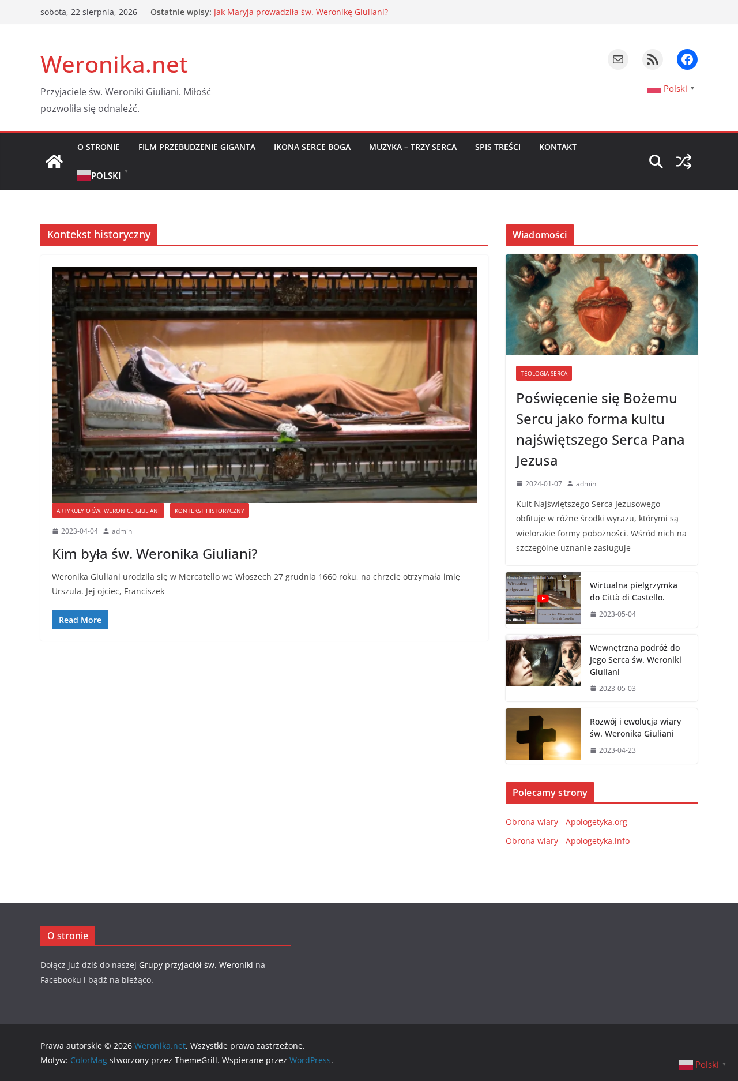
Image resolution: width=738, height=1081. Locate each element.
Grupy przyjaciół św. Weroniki (196, 964)
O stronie (98, 146)
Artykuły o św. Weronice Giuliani (108, 510)
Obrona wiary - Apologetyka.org (566, 821)
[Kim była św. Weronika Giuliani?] (264, 385)
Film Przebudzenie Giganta (196, 146)
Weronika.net (114, 64)
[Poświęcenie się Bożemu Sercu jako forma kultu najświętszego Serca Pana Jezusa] (602, 304)
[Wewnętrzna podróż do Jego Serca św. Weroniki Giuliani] (543, 668)
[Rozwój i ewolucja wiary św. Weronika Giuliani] (543, 736)
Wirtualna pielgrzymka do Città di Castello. (633, 591)
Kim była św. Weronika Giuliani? (155, 553)
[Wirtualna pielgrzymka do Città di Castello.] (543, 600)
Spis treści (498, 146)
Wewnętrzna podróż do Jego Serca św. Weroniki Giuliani (635, 659)
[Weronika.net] (54, 161)
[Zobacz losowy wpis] (684, 161)
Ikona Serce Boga (312, 146)
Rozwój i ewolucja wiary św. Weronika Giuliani (302, 10)
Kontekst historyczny (209, 510)
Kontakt (558, 146)
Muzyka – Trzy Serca (413, 146)
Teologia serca (544, 373)
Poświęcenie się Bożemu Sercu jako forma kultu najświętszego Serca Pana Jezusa (600, 429)
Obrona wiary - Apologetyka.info (568, 840)
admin (122, 531)
